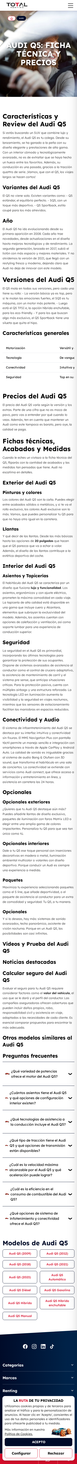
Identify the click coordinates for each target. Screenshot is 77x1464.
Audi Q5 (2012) (57, 1253)
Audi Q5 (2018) (20, 1264)
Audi (21, 18)
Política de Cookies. (19, 1434)
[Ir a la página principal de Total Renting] (12, 18)
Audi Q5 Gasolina (57, 1290)
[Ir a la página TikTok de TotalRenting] (52, 1347)
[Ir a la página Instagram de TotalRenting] (34, 1347)
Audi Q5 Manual (20, 1316)
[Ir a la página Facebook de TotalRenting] (25, 1347)
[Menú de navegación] (70, 5)
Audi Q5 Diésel (20, 1290)
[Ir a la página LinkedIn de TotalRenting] (43, 1347)
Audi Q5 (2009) (20, 1253)
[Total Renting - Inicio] (17, 5)
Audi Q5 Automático (57, 1277)
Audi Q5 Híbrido (20, 1303)
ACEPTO (38, 1442)
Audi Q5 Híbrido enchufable (57, 1303)
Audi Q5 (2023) (20, 1277)
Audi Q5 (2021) (57, 1264)
